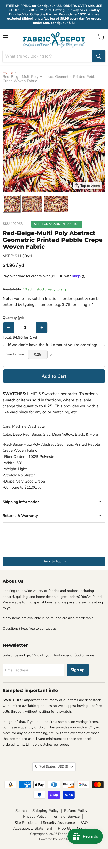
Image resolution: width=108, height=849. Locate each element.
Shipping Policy (45, 810)
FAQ (84, 822)
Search (21, 810)
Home (8, 72)
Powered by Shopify (54, 839)
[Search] (98, 56)
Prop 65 (64, 828)
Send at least (16, 354)
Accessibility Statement (32, 828)
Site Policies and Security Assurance (45, 822)
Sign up (78, 670)
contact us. (48, 628)
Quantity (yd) (13, 318)
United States (51, 766)
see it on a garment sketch (57, 224)
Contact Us (86, 828)
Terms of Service (66, 816)
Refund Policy (75, 810)
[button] (11, 203)
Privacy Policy (34, 816)
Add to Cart (54, 376)
